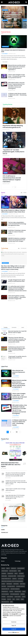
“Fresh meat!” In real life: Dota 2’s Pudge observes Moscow (17, 357)
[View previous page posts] (13, 187)
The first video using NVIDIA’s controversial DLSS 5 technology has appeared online (17, 224)
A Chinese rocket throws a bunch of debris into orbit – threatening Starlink (17, 95)
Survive (9, 599)
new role (4, 586)
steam (23, 596)
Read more (6, 62)
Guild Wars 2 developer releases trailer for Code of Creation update (17, 232)
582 (16, 432)
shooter (3, 596)
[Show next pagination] (20, 432)
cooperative (10, 573)
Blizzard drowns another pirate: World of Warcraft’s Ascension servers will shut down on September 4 (17, 67)
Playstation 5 (5, 591)
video (22, 599)
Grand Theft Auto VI (6, 578)
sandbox (22, 594)
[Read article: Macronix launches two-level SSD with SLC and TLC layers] (14, 451)
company (4, 573)
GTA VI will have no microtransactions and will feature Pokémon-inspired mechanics (12, 179)
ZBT (11, 601)
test (13, 599)
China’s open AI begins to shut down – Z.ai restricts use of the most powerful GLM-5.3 (16, 76)
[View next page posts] (15, 187)
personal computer (15, 589)
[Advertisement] (14, 313)
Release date (18, 591)
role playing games (15, 594)
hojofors (14, 578)
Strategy (4, 599)
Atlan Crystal (5, 570)
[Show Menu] (2, 2)
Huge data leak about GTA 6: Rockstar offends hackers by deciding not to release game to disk (15, 497)
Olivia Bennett (5, 53)
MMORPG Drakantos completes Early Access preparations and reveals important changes (17, 240)
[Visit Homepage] (14, 2)
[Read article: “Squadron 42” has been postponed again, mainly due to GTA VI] (14, 140)
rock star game (5, 594)
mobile (3, 583)
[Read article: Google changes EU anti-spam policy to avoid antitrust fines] (4, 281)
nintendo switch (11, 586)
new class (22, 583)
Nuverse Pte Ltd (5, 589)
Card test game (13, 570)
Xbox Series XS (5, 601)
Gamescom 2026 (12, 576)
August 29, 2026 (12, 53)
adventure (13, 568)
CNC (19, 570)
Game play (4, 576)
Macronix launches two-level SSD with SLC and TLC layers (17, 331)
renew (24, 591)
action (3, 568)
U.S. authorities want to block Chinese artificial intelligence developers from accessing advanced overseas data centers (17, 288)
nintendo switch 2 (20, 586)
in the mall (20, 578)
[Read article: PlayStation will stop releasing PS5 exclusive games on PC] (14, 116)
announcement (21, 568)
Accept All (13, 629)
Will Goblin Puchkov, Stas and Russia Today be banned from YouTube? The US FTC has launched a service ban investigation (16, 85)
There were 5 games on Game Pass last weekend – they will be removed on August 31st (17, 297)
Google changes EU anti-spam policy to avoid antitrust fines (16, 280)
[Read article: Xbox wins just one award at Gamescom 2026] (14, 41)
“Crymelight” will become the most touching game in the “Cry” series (12, 14)
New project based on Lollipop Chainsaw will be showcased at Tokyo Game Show (13, 211)
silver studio (17, 596)
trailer (17, 599)
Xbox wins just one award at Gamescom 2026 (13, 51)
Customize (13, 622)
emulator (21, 573)
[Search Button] (26, 2)
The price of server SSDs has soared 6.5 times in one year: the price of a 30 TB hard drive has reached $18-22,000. (17, 340)
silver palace (10, 596)
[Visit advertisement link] (14, 512)
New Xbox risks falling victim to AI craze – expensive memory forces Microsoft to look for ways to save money (13, 267)
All (21, 192)
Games (5, 122)
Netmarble (16, 583)
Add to (8, 568)
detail (16, 573)
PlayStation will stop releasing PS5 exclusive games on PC (13, 126)
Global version (21, 576)
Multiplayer (9, 583)
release (11, 591)
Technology (5, 10)
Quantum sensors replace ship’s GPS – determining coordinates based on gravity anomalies (10, 25)
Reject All (14, 625)
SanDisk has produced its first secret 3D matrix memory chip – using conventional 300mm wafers (17, 349)
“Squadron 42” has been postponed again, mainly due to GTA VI (13, 151)
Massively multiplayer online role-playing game (12, 581)
